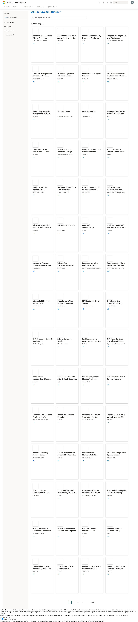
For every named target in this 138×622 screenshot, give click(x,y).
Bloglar (18, 610)
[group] (34, 43)
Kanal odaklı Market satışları (106, 612)
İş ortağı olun (125, 610)
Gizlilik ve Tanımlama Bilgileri (40, 621)
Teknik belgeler (66, 610)
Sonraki (91, 602)
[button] (32, 17)
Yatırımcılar (124, 615)
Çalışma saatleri (37, 610)
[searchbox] (17, 17)
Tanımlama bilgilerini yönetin (95, 621)
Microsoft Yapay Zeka (6, 615)
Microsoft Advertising (54, 615)
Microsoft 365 (43, 615)
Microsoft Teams (80, 615)
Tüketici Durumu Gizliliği (7, 621)
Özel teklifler (75, 610)
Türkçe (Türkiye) (5, 617)
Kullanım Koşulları (55, 621)
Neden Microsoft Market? (8, 610)
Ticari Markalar (65, 621)
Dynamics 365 (34, 615)
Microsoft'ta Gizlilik (115, 615)
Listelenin (132, 610)
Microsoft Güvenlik (19, 615)
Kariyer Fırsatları (91, 615)
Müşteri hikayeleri (26, 610)
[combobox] (60, 17)
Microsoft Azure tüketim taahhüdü (90, 610)
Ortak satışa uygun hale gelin (69, 612)
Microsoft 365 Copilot (68, 615)
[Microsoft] (8, 2)
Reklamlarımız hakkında (78, 621)
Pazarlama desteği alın (7, 612)
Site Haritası (19, 621)
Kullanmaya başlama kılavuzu (51, 610)
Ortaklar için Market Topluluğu (87, 612)
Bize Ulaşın (26, 621)
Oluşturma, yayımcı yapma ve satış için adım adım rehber (42, 612)
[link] (42, 44)
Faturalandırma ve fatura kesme (110, 610)
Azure (27, 615)
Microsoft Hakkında (102, 615)
